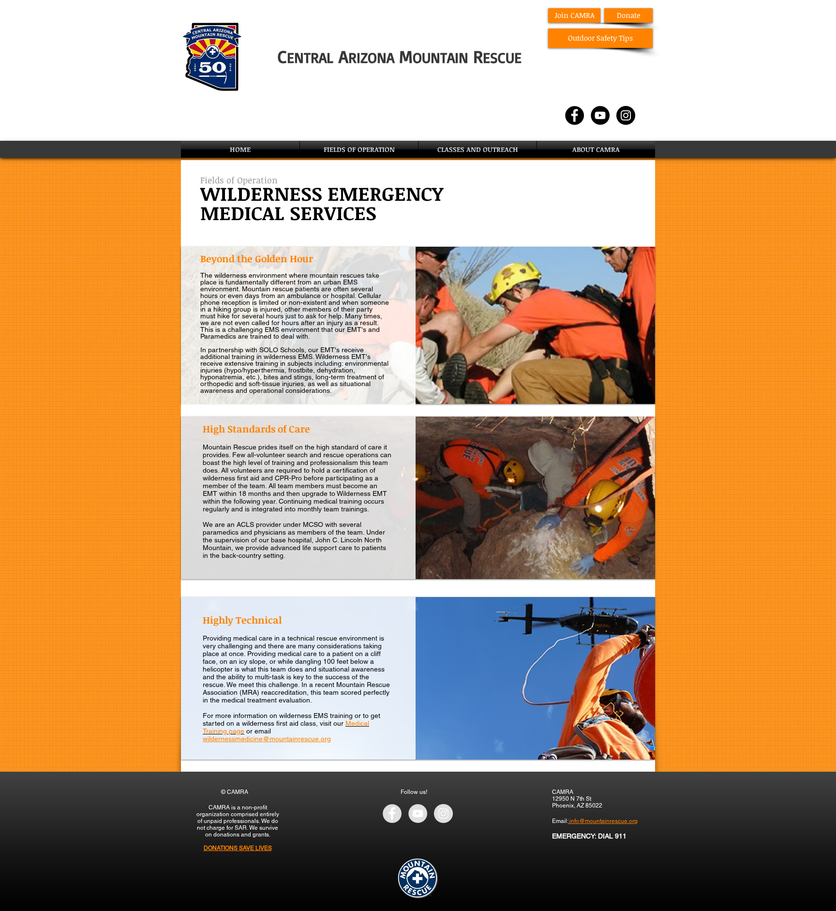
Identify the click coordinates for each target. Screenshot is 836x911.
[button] (359, 149)
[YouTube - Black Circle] (600, 115)
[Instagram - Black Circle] (625, 115)
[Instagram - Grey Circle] (443, 813)
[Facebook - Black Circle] (574, 115)
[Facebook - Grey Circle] (392, 813)
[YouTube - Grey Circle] (417, 813)
